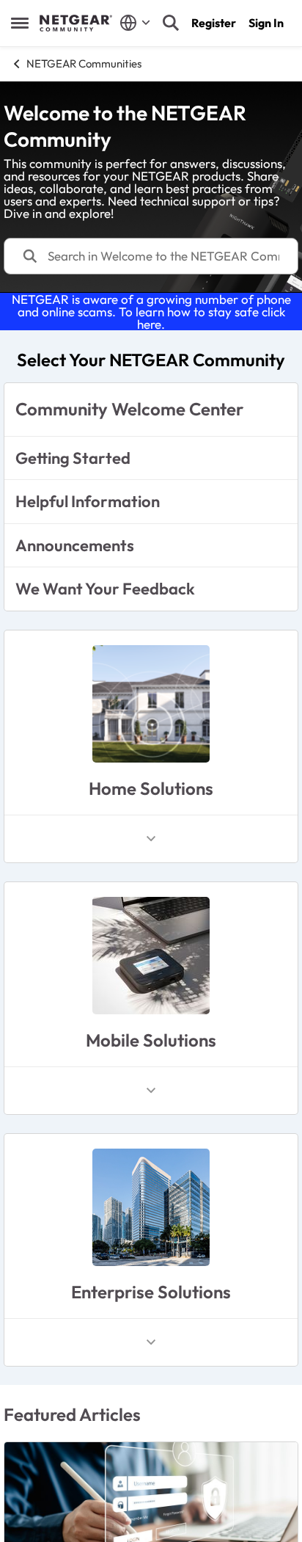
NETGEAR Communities (83, 63)
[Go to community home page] (76, 23)
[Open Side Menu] (20, 23)
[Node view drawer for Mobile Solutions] (151, 1090)
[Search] (171, 23)
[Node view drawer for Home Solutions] (151, 839)
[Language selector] (135, 22)
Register (213, 22)
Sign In (266, 22)
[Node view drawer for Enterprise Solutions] (151, 1342)
